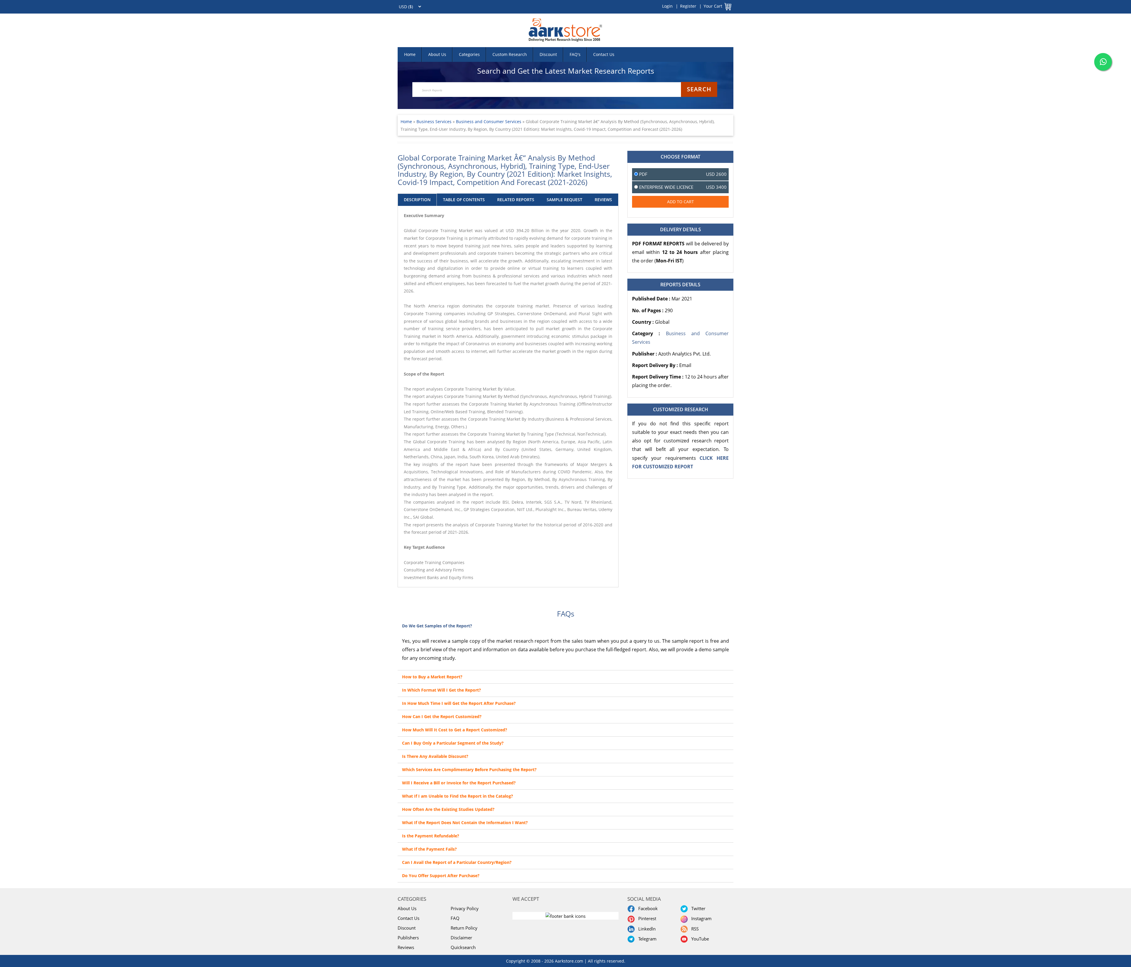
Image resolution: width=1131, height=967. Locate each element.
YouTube (699, 939)
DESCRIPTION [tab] (417, 199)
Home (410, 54)
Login (667, 6)
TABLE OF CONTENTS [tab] (464, 199)
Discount (548, 54)
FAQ (455, 918)
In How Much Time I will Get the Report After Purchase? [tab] (459, 703)
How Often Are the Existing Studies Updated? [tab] (448, 809)
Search (699, 89)
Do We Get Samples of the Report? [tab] (437, 626)
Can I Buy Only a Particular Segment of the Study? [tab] (453, 743)
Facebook (647, 908)
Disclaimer (461, 937)
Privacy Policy (465, 908)
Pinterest (646, 918)
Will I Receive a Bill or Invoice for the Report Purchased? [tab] (459, 783)
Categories (469, 54)
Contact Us (603, 54)
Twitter (697, 908)
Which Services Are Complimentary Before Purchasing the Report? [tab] (469, 769)
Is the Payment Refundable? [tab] (430, 836)
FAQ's (575, 54)
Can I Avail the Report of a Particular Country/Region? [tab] (457, 862)
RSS (694, 929)
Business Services (434, 121)
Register (688, 6)
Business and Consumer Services (488, 121)
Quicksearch (463, 947)
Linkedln (646, 929)
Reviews (406, 947)
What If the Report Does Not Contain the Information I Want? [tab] (465, 822)
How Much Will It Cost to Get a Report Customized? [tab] (454, 730)
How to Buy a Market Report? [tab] (432, 677)
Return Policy (464, 928)
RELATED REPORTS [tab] (515, 199)
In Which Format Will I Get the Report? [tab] (441, 690)
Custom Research (509, 54)
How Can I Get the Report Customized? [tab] (442, 716)
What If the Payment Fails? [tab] (429, 849)
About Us (437, 54)
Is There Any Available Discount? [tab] (435, 756)
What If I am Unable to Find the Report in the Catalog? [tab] (457, 796)
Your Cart (713, 6)
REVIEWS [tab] (603, 199)
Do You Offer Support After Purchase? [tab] (440, 875)
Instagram (700, 918)
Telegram (646, 939)
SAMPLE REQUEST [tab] (564, 199)
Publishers (408, 937)
